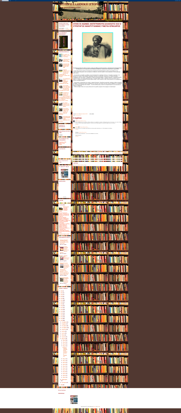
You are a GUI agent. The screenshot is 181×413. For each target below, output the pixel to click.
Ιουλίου (63, 331)
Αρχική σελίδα (97, 153)
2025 (62, 292)
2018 (62, 305)
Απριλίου (64, 336)
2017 (62, 307)
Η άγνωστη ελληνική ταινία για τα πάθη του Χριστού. (64, 250)
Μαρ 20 (64, 362)
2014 (62, 313)
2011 (62, 318)
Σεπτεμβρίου (64, 327)
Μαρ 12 (64, 367)
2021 (62, 300)
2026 (62, 290)
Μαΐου (63, 334)
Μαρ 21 (64, 360)
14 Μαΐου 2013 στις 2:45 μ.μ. (83, 132)
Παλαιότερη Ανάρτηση (118, 153)
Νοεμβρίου (64, 323)
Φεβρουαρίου (64, 379)
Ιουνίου (63, 333)
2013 (62, 314)
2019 (62, 303)
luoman (94, 406)
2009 (62, 384)
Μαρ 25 (64, 345)
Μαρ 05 (64, 375)
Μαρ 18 (64, 364)
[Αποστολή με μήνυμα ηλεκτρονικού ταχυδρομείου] (89, 113)
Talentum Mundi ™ (64, 240)
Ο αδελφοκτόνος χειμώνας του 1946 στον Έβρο (66, 60)
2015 (62, 311)
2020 (62, 302)
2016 (62, 309)
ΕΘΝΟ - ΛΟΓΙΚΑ (63, 255)
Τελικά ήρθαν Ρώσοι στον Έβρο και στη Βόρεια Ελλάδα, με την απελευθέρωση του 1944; (64, 88)
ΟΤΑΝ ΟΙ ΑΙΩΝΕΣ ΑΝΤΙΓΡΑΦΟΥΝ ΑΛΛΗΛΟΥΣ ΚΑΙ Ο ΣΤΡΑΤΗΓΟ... (65, 352)
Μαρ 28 (64, 342)
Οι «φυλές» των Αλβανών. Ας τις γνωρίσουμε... (66, 55)
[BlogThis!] (90, 113)
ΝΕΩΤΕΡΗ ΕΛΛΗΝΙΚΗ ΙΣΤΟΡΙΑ (79, 4)
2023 (62, 296)
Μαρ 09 (64, 371)
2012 (62, 316)
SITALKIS (66, 206)
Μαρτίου (63, 338)
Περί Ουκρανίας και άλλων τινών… (66, 258)
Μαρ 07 (64, 373)
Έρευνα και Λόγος (63, 246)
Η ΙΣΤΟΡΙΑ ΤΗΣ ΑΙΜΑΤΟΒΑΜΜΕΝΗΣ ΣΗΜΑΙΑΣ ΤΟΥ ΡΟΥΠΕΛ (64, 119)
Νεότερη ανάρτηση (76, 153)
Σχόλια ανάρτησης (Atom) (99, 156)
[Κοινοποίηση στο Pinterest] (93, 113)
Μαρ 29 (64, 340)
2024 (62, 294)
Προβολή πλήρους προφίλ (64, 233)
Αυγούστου (64, 329)
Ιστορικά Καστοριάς (64, 277)
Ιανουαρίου (64, 382)
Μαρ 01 (64, 377)
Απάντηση (76, 124)
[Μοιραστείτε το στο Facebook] (92, 113)
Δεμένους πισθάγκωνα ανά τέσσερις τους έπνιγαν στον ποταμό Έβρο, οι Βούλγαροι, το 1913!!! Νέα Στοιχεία (64, 73)
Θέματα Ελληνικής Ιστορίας (64, 263)
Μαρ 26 (64, 343)
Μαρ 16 (64, 366)
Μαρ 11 (64, 369)
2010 (62, 320)
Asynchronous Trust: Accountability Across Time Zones (64, 242)
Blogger (99, 406)
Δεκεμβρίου (64, 322)
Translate (68, 29)
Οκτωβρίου (64, 325)
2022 (62, 298)
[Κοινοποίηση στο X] (91, 113)
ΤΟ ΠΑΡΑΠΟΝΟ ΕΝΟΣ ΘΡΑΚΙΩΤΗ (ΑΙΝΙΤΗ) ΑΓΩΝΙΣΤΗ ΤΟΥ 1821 (64, 81)
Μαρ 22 (64, 358)
